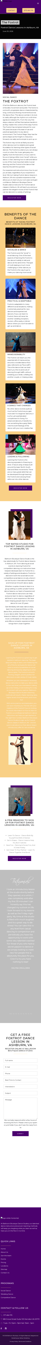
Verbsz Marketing (25, 1338)
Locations (4, 1266)
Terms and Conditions (25, 1341)
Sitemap (4, 1269)
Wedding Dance (7, 1294)
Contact (11, 10)
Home (3, 1249)
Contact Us (5, 1273)
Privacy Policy (14, 1341)
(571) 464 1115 (28, 10)
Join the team (6, 1256)
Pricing (3, 1262)
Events (3, 1259)
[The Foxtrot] (19, 525)
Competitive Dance (8, 1297)
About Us (4, 1252)
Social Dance (6, 1291)
